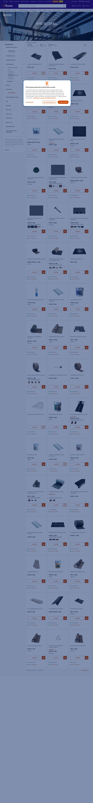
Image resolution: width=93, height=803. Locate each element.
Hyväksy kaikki (63, 102)
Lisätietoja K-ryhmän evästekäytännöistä (44, 98)
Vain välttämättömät (49, 102)
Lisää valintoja (29, 102)
